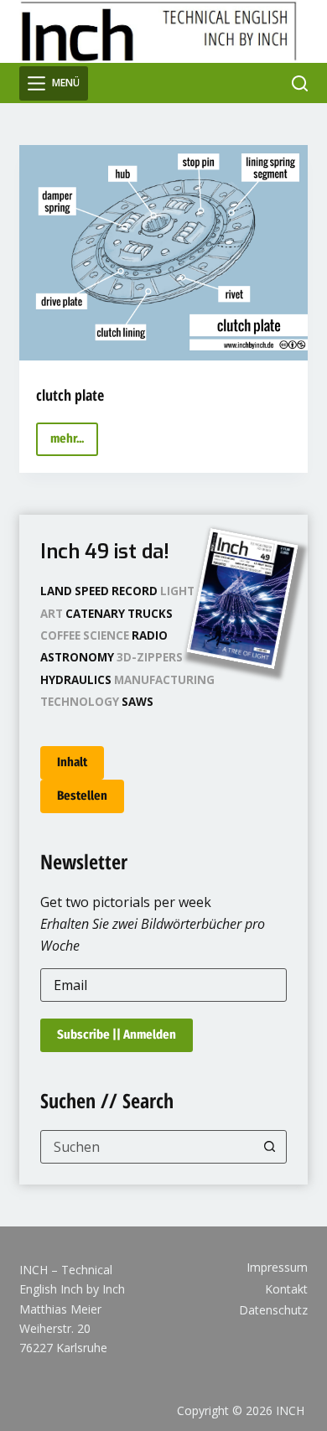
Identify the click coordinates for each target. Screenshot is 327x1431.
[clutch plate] (163, 252)
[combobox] (147, 1147)
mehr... (74, 443)
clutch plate (70, 395)
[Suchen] (300, 83)
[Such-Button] (270, 1147)
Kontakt (286, 1289)
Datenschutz (273, 1310)
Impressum (277, 1267)
